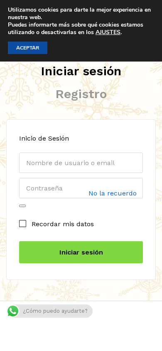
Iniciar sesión (81, 71)
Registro (81, 94)
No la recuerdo (112, 194)
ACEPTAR (27, 47)
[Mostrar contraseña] (22, 206)
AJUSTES (108, 32)
